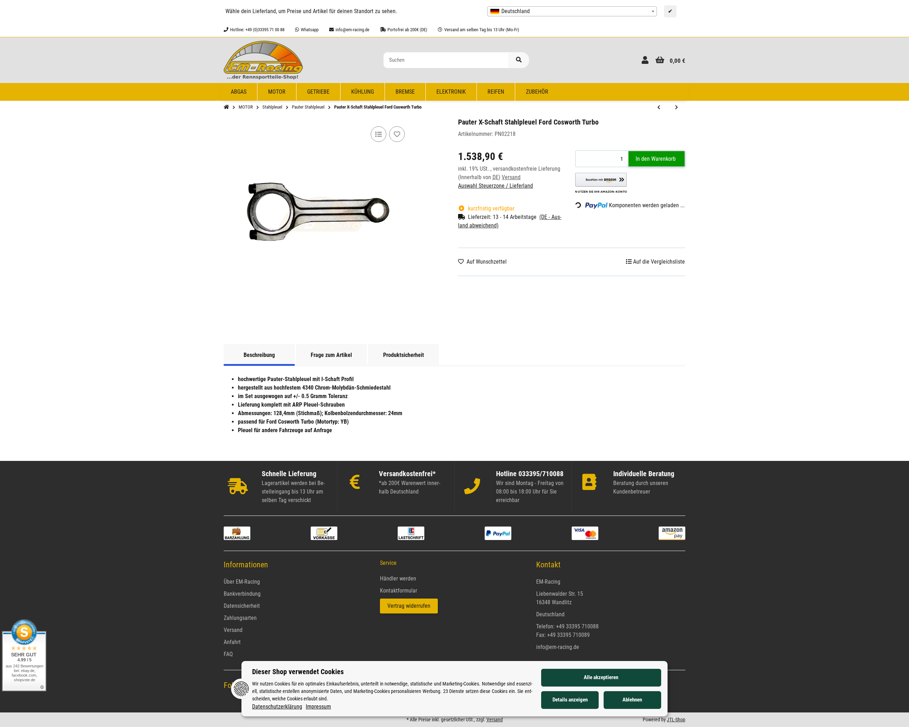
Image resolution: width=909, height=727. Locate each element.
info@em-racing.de (557, 647)
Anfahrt (232, 642)
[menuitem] (238, 92)
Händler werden (398, 578)
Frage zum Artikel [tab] (331, 355)
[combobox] (572, 11)
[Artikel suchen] (518, 60)
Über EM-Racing (242, 581)
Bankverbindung (242, 593)
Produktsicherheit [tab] (403, 355)
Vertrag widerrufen (408, 605)
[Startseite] (226, 107)
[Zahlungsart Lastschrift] (411, 532)
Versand (511, 177)
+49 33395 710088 (577, 626)
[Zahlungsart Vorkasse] (324, 532)
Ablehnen (632, 699)
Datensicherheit (242, 605)
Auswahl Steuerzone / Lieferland (495, 185)
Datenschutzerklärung (277, 706)
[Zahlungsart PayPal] (498, 532)
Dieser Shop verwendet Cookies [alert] (298, 671)
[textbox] (572, 11)
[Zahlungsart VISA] (585, 532)
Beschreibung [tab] (259, 355)
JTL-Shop (676, 719)
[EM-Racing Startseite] (263, 59)
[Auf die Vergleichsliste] (378, 134)
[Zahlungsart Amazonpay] (672, 532)
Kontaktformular (398, 590)
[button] (645, 60)
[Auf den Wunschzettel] (397, 134)
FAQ (228, 654)
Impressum (318, 706)
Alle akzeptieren (601, 677)
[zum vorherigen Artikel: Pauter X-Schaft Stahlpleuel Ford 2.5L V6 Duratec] (659, 107)
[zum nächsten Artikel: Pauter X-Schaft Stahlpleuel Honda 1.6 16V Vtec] (676, 107)
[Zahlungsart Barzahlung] (237, 532)
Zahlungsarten (240, 618)
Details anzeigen (570, 699)
